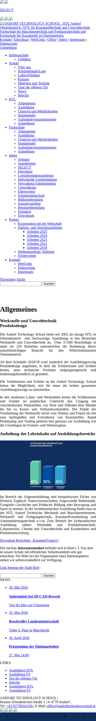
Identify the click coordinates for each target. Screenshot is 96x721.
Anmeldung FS (20, 690)
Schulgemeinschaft (31, 195)
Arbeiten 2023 (37, 240)
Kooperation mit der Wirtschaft (39, 223)
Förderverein (27, 256)
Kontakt (5, 39)
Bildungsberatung (30, 199)
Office (51, 39)
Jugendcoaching (29, 203)
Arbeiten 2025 (37, 232)
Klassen (23, 79)
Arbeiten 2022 (37, 244)
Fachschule (17, 127)
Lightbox (24, 59)
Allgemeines (26, 103)
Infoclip (23, 95)
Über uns (24, 67)
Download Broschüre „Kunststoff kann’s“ (29, 540)
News (22, 91)
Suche (21, 279)
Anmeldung (8, 47)
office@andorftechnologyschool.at (71, 706)
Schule (14, 63)
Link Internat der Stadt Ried (19, 567)
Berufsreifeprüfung (31, 207)
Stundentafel (26, 115)
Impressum (77, 39)
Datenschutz (8, 43)
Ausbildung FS (19, 674)
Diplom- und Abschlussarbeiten (40, 227)
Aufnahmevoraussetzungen (37, 119)
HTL (12, 99)
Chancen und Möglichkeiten (38, 111)
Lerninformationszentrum (36, 175)
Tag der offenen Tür (23, 678)
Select (63, 39)
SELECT (24, 167)
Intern (13, 155)
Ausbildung (26, 107)
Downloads (26, 215)
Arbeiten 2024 (37, 236)
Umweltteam (27, 187)
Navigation (8, 279)
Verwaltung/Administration (37, 183)
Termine (23, 159)
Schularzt (24, 211)
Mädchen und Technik (34, 83)
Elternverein (26, 191)
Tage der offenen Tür (33, 87)
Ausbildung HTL (21, 670)
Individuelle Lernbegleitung (37, 179)
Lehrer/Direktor (29, 75)
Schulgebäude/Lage (32, 71)
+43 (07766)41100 (19, 706)
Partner (14, 219)
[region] (48, 293)
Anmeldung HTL (21, 686)
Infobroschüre (19, 55)
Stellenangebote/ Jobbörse (36, 252)
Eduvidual (21, 39)
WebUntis (38, 39)
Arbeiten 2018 (37, 248)
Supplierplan (27, 163)
